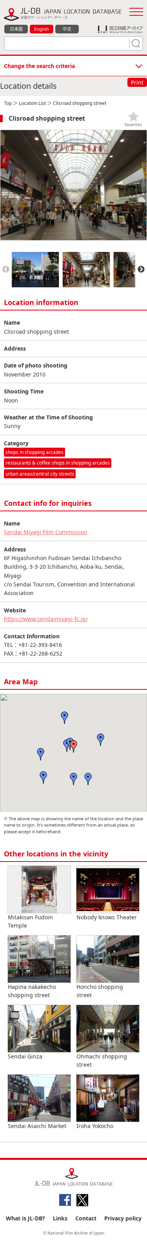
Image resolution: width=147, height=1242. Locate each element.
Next (141, 270)
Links (60, 1218)
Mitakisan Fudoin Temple (30, 921)
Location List (32, 103)
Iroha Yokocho (94, 1126)
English (41, 29)
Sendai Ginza (25, 1056)
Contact (85, 1218)
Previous (6, 270)
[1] (134, 43)
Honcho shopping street (99, 991)
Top (8, 103)
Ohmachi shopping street (101, 1060)
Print (137, 82)
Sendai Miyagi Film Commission (45, 532)
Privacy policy (123, 1218)
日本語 (16, 29)
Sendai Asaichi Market (37, 1126)
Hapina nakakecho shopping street (32, 991)
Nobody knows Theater (106, 917)
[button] (73, 746)
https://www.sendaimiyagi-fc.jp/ (46, 619)
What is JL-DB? (25, 1218)
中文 (67, 29)
